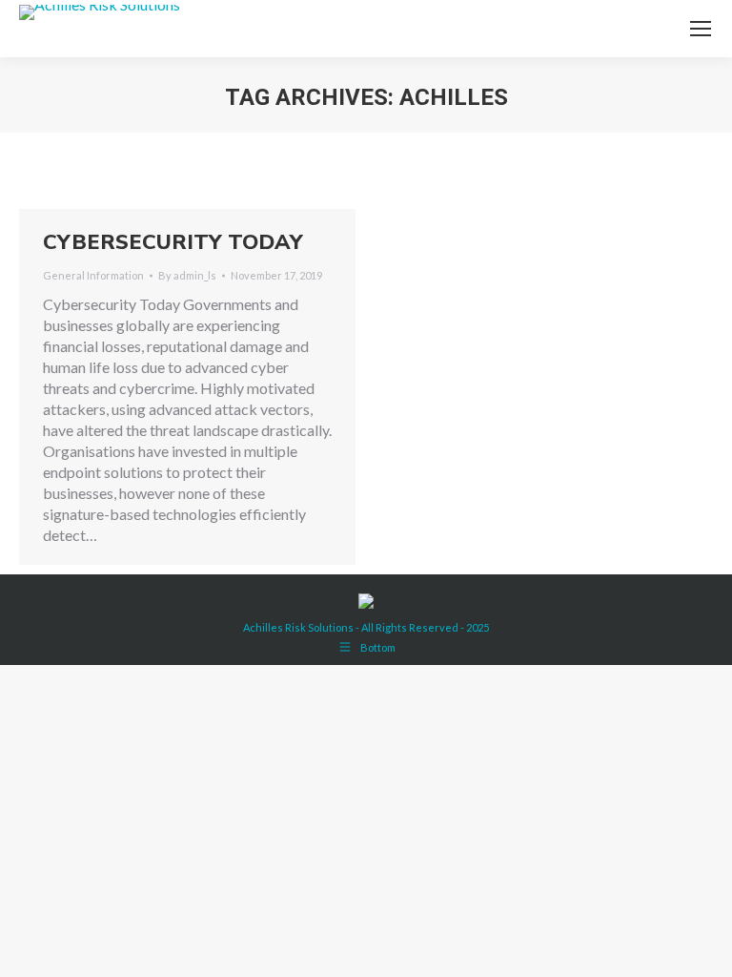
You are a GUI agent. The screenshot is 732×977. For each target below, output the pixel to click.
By (187, 275)
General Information (93, 275)
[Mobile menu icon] (700, 28)
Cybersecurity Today (173, 242)
